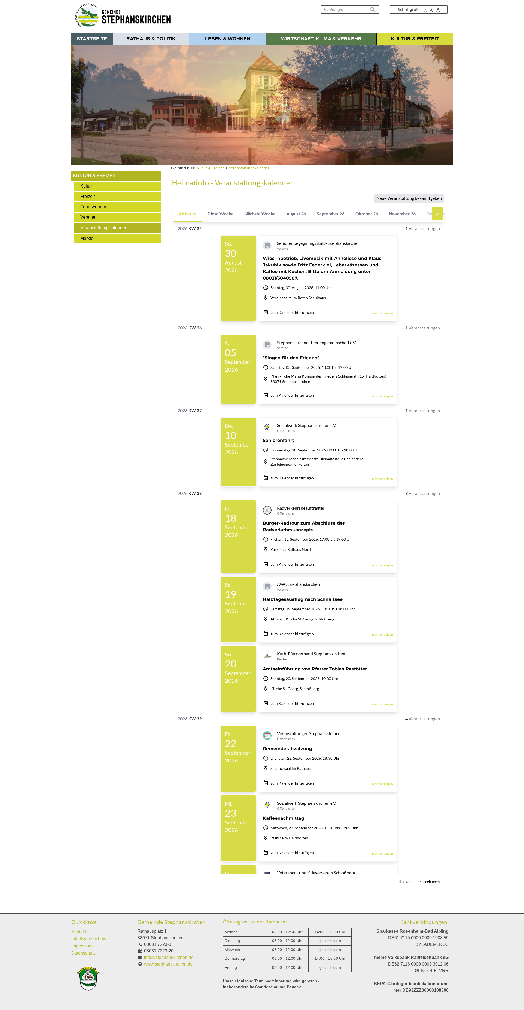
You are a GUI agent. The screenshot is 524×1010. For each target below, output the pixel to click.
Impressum (82, 946)
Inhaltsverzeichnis (88, 939)
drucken (405, 882)
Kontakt (78, 931)
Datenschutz (83, 953)
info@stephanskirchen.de (168, 957)
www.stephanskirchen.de (168, 964)
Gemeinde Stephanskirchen (172, 922)
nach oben (431, 882)
